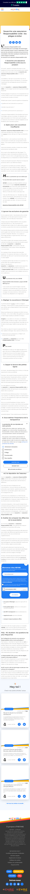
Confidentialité (23, 590)
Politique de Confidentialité (7, 582)
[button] (2, 9)
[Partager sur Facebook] (13, 42)
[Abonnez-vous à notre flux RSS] (10, 42)
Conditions (26, 590)
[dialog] (15, 447)
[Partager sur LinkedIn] (19, 42)
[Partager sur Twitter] (16, 42)
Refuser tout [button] (15, 466)
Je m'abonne (15, 594)
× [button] (26, 423)
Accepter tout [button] (15, 462)
